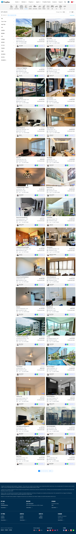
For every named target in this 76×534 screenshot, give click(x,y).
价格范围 (3, 30)
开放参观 (3, 48)
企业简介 (2, 516)
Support (61, 2)
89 (50, 470)
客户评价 (2, 503)
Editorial (23, 2)
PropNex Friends (46, 2)
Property (31, 2)
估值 (52, 505)
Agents (37, 2)
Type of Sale (3, 21)
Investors (54, 2)
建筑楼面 (3, 33)
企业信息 (21, 516)
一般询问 (40, 516)
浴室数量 (3, 39)
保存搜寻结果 (72, 15)
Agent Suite (60, 517)
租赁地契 (3, 42)
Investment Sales (55, 503)
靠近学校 (3, 57)
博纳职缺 (40, 517)
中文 (41, 530)
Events (16, 2)
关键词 (2, 51)
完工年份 (3, 45)
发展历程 (2, 517)
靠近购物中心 (3, 60)
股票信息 (21, 517)
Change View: (60, 12)
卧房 (2, 36)
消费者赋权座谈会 (4, 505)
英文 (36, 530)
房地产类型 (3, 24)
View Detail (41, 75)
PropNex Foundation (62, 516)
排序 (71, 12)
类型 (2, 18)
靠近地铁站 (3, 54)
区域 (2, 27)
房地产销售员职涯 (29, 503)
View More (3, 507)
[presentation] (42, 35)
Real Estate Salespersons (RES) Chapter (34, 505)
